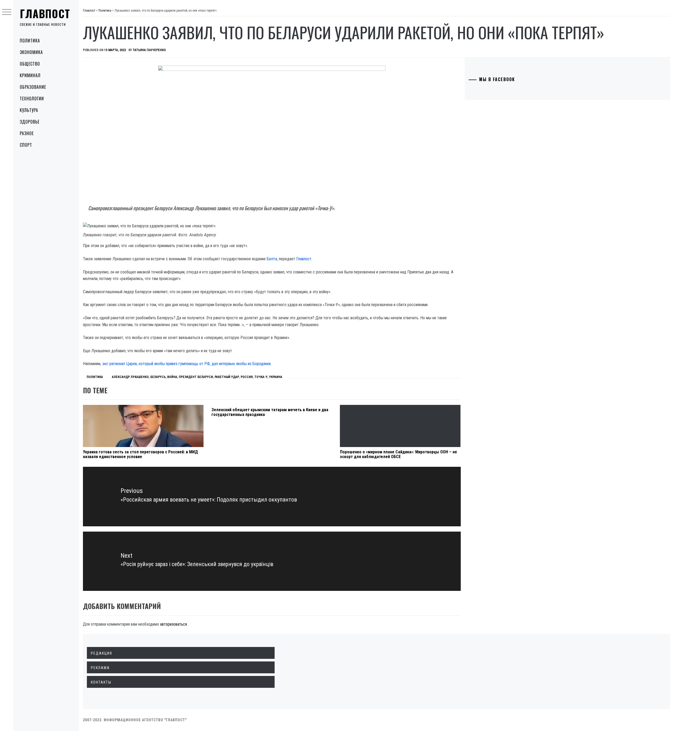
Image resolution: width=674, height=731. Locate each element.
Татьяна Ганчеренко (149, 50)
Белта (272, 258)
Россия (247, 377)
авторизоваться (173, 624)
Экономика (31, 52)
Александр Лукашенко (130, 377)
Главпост (45, 13)
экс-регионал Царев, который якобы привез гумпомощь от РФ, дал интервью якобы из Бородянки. (186, 363)
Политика (30, 40)
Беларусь (158, 377)
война (172, 377)
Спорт (26, 145)
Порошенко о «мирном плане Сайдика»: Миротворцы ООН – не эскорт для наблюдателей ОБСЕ (398, 454)
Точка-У (260, 377)
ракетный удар (227, 377)
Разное (27, 133)
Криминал (30, 75)
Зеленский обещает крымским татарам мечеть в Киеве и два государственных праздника (269, 412)
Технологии (32, 98)
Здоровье (29, 122)
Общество (30, 64)
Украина (275, 377)
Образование (33, 87)
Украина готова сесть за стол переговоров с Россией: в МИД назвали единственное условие (140, 454)
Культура (29, 110)
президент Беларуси (196, 377)
